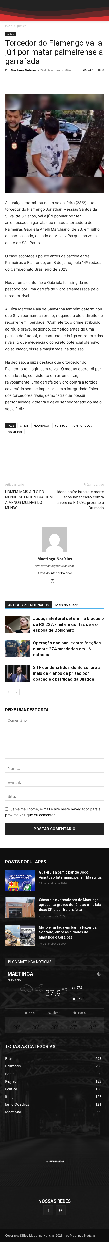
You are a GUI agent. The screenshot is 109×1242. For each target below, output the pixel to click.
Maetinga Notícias (23, 70)
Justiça (21, 26)
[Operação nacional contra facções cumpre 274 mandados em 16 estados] (17, 649)
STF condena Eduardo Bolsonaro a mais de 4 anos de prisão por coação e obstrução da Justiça (66, 673)
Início (8, 26)
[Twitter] (22, 81)
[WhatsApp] (45, 81)
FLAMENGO (41, 425)
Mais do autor (66, 605)
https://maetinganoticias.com (54, 566)
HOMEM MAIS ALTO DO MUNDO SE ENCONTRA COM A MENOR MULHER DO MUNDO (29, 500)
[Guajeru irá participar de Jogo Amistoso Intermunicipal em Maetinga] (20, 880)
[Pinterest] (33, 81)
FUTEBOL (61, 425)
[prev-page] (8, 692)
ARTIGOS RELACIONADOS (28, 605)
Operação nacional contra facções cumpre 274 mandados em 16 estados (67, 648)
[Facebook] (10, 81)
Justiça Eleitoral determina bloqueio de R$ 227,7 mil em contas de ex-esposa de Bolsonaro (68, 624)
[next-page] (16, 692)
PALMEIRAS (14, 431)
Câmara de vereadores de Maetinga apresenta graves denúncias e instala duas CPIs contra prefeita (70, 905)
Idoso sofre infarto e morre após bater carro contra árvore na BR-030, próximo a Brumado (80, 500)
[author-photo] (54, 551)
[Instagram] (54, 581)
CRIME (24, 425)
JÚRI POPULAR (82, 425)
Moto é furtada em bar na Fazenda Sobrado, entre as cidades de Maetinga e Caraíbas (68, 932)
